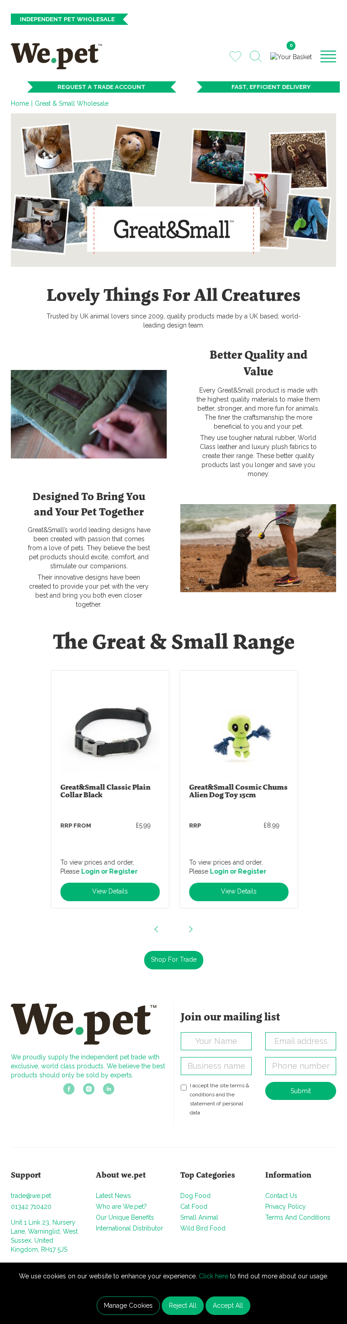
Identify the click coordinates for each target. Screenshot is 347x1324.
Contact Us (281, 1195)
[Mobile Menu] (328, 56)
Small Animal (199, 1217)
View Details (109, 891)
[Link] (69, 1091)
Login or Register (108, 871)
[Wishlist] (235, 56)
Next (190, 929)
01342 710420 (31, 1206)
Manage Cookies (128, 1305)
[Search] (256, 56)
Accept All (228, 1305)
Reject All (183, 1305)
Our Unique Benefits (125, 1217)
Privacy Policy (285, 1206)
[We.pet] (59, 56)
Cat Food (193, 1206)
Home (20, 103)
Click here (213, 1276)
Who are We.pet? (121, 1206)
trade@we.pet (31, 1195)
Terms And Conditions (297, 1217)
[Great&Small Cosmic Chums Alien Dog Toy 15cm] (238, 727)
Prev (156, 929)
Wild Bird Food (202, 1228)
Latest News (113, 1195)
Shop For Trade (174, 959)
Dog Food (195, 1195)
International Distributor (129, 1228)
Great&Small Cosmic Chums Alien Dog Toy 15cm (237, 791)
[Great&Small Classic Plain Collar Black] (109, 727)
